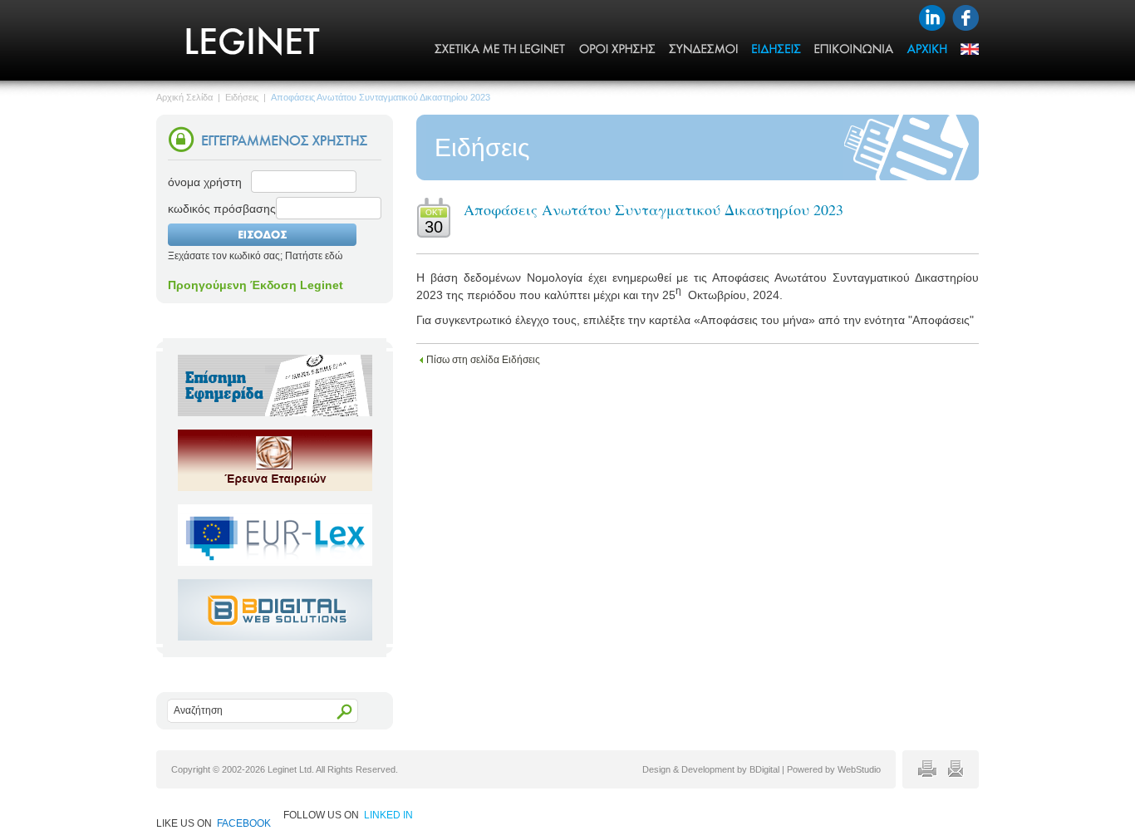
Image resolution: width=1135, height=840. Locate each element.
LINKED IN (388, 815)
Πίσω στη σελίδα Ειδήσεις (483, 360)
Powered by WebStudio (834, 769)
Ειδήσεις (241, 97)
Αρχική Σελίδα (184, 97)
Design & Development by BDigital (710, 769)
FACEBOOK (244, 823)
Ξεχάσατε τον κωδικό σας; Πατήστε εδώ (255, 256)
